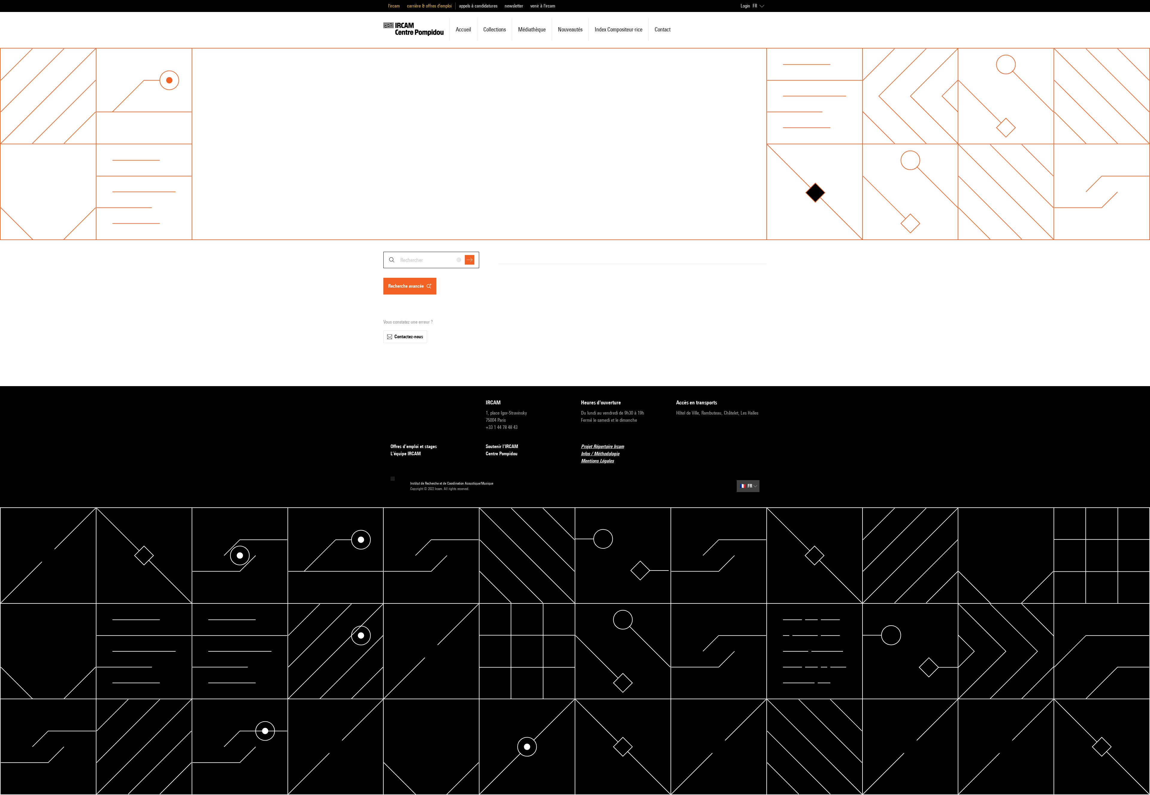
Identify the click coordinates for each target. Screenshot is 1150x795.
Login (745, 6)
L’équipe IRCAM (406, 453)
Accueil (463, 29)
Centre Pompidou (502, 453)
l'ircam (394, 6)
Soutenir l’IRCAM (502, 446)
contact (663, 29)
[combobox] (431, 260)
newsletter (514, 6)
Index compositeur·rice (618, 29)
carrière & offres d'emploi (429, 6)
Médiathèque (532, 29)
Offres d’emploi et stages (414, 446)
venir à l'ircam (542, 6)
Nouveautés (570, 29)
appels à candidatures (478, 6)
